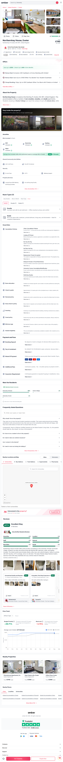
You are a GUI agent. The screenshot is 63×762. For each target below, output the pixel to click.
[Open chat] (60, 759)
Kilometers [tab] (55, 457)
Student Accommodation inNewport (30, 698)
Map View (26, 36)
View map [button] (24, 48)
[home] (4, 2)
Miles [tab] (45, 457)
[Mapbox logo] (6, 503)
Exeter (20, 7)
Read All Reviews (8, 606)
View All (56, 55)
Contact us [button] (5, 755)
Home (4, 7)
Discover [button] (4, 748)
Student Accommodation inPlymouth (30, 695)
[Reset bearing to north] (5, 500)
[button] (34, 2)
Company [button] (4, 744)
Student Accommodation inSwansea (48, 698)
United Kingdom (12, 7)
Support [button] (4, 751)
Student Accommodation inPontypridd (11, 698)
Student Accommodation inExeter (10, 695)
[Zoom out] (5, 497)
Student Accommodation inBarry (47, 695)
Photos (8, 36)
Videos (17, 36)
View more (28, 344)
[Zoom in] (5, 495)
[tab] (7, 462)
